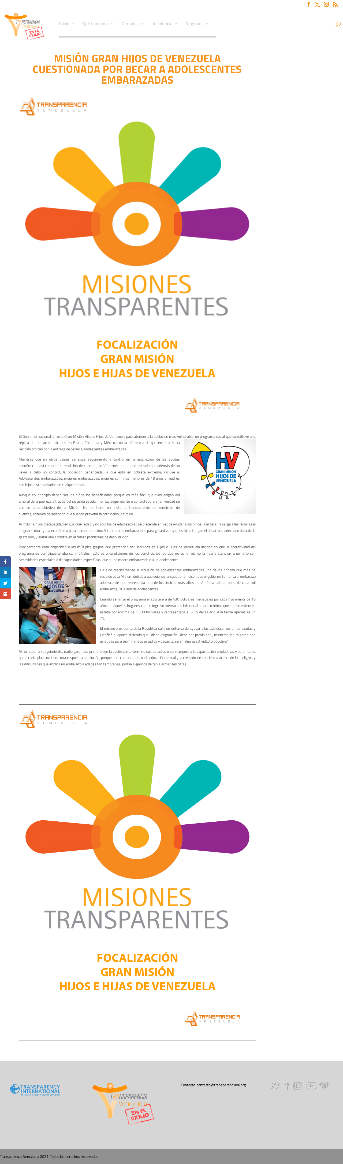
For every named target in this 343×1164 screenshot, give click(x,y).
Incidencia (163, 24)
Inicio (64, 24)
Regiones (194, 24)
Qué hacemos (95, 24)
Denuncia (131, 24)
